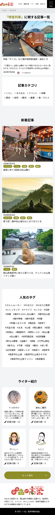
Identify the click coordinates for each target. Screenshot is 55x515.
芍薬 (20, 345)
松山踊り (15, 336)
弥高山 (10, 332)
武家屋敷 (41, 336)
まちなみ (20, 93)
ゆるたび (29, 305)
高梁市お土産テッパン (22, 358)
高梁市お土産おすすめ (36, 354)
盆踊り (24, 341)
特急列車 (13, 10)
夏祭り (42, 323)
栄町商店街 (28, 336)
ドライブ (27, 309)
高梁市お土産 (15, 354)
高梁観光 (40, 358)
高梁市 (46, 350)
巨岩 (48, 327)
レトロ (38, 309)
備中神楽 (18, 318)
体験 (43, 93)
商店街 (32, 323)
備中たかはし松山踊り (25, 314)
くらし (9, 93)
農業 (32, 97)
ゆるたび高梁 (43, 305)
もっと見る (27, 475)
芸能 (28, 345)
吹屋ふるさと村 (18, 323)
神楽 (33, 341)
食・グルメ (44, 97)
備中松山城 (44, 314)
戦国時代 (21, 332)
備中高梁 (30, 318)
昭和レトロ (34, 332)
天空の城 (10, 327)
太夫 (20, 327)
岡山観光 (38, 327)
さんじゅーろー (14, 305)
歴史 (8, 97)
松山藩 (46, 332)
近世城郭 (11, 350)
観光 (24, 97)
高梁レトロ (24, 350)
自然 (16, 97)
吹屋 (40, 318)
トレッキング (13, 309)
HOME (4, 10)
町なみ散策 (12, 341)
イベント (33, 93)
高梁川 (36, 350)
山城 (28, 327)
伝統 (47, 309)
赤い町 (45, 345)
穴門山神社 (44, 341)
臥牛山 (11, 345)
